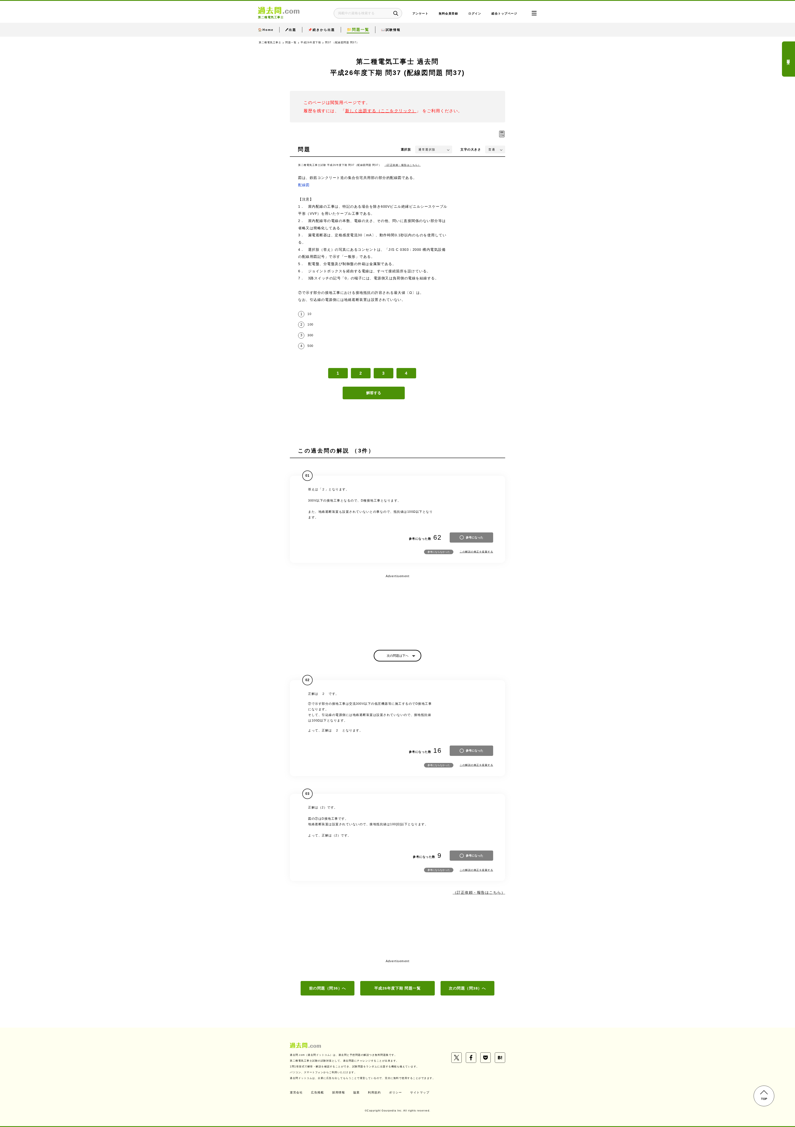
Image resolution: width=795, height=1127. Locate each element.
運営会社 (296, 1092)
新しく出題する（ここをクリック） (380, 111)
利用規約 (374, 1092)
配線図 (304, 185)
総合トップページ (504, 13)
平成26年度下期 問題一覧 (397, 988)
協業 (356, 1092)
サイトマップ (419, 1092)
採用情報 (338, 1092)
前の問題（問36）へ (327, 988)
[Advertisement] (397, 608)
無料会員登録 (448, 13)
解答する (373, 393)
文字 (470, 149)
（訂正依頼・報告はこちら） (402, 165)
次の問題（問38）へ (467, 988)
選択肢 (406, 149)
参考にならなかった (439, 551)
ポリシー (395, 1092)
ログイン (474, 13)
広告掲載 (317, 1092)
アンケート (420, 13)
